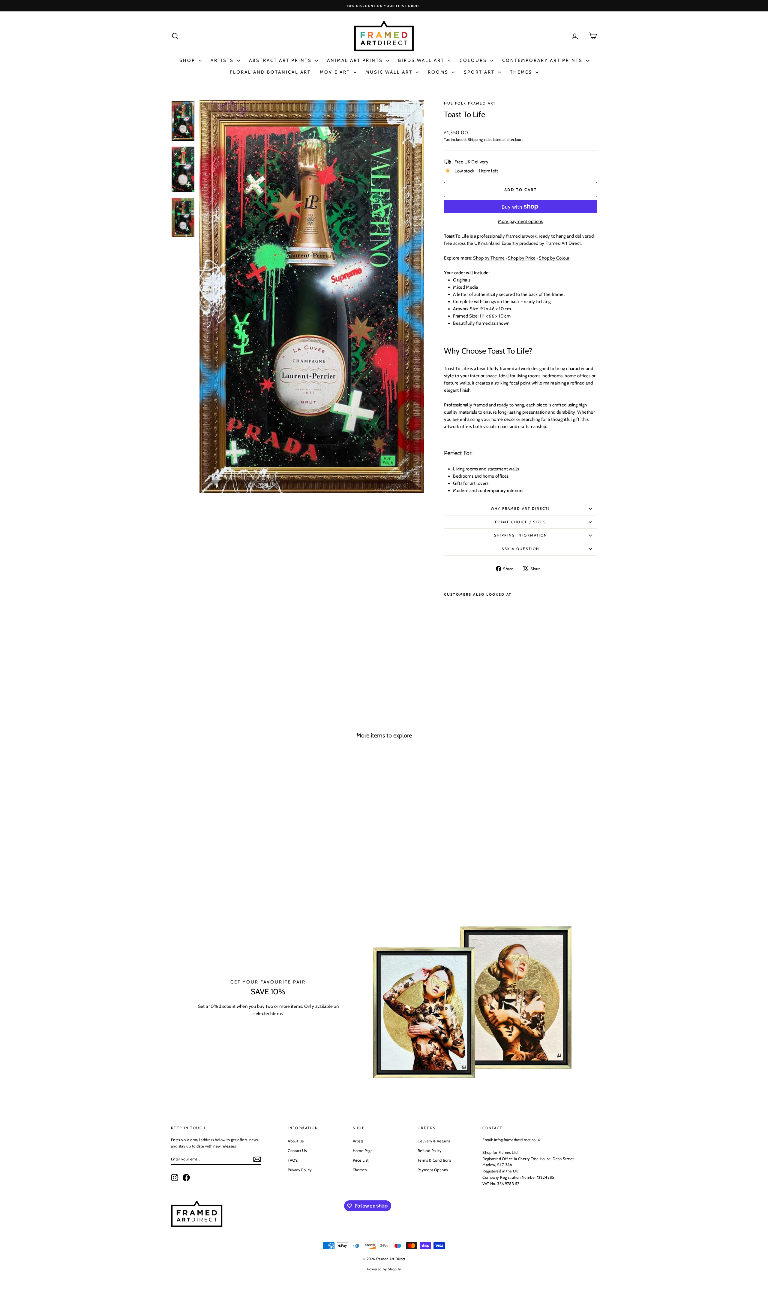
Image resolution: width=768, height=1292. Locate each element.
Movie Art (336, 72)
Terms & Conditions (434, 1160)
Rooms (439, 72)
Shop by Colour (554, 258)
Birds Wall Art (422, 60)
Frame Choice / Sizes (520, 522)
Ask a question (520, 548)
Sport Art (480, 72)
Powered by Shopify (384, 1269)
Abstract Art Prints (281, 60)
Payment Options (433, 1169)
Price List (361, 1160)
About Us (296, 1140)
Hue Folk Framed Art (470, 103)
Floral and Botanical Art (270, 72)
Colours (474, 60)
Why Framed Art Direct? (520, 508)
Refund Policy (430, 1150)
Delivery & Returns (434, 1140)
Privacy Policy (300, 1169)
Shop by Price (522, 258)
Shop (188, 60)
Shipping (475, 139)
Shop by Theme (489, 258)
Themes (522, 72)
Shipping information (520, 535)
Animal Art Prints (356, 60)
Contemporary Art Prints (543, 60)
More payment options (520, 221)
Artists (223, 60)
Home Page (363, 1150)
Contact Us (297, 1150)
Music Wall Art (389, 72)
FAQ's (293, 1160)
